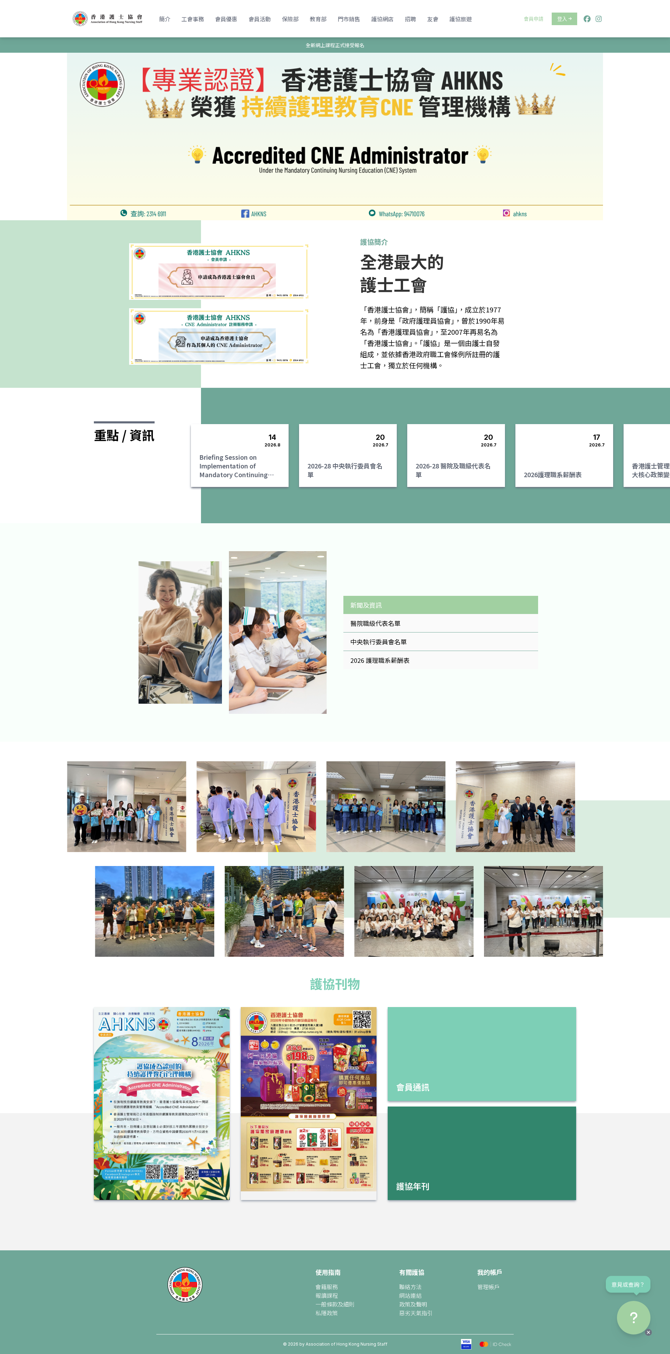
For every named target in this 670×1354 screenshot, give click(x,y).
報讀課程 (326, 1295)
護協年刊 (413, 1186)
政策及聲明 (413, 1304)
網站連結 (410, 1295)
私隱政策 (326, 1313)
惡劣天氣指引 (416, 1313)
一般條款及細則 (335, 1304)
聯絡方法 (410, 1286)
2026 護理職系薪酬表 (380, 660)
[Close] (648, 1332)
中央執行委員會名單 (378, 641)
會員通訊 (413, 1087)
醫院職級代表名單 (375, 623)
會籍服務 (326, 1286)
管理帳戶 (488, 1286)
